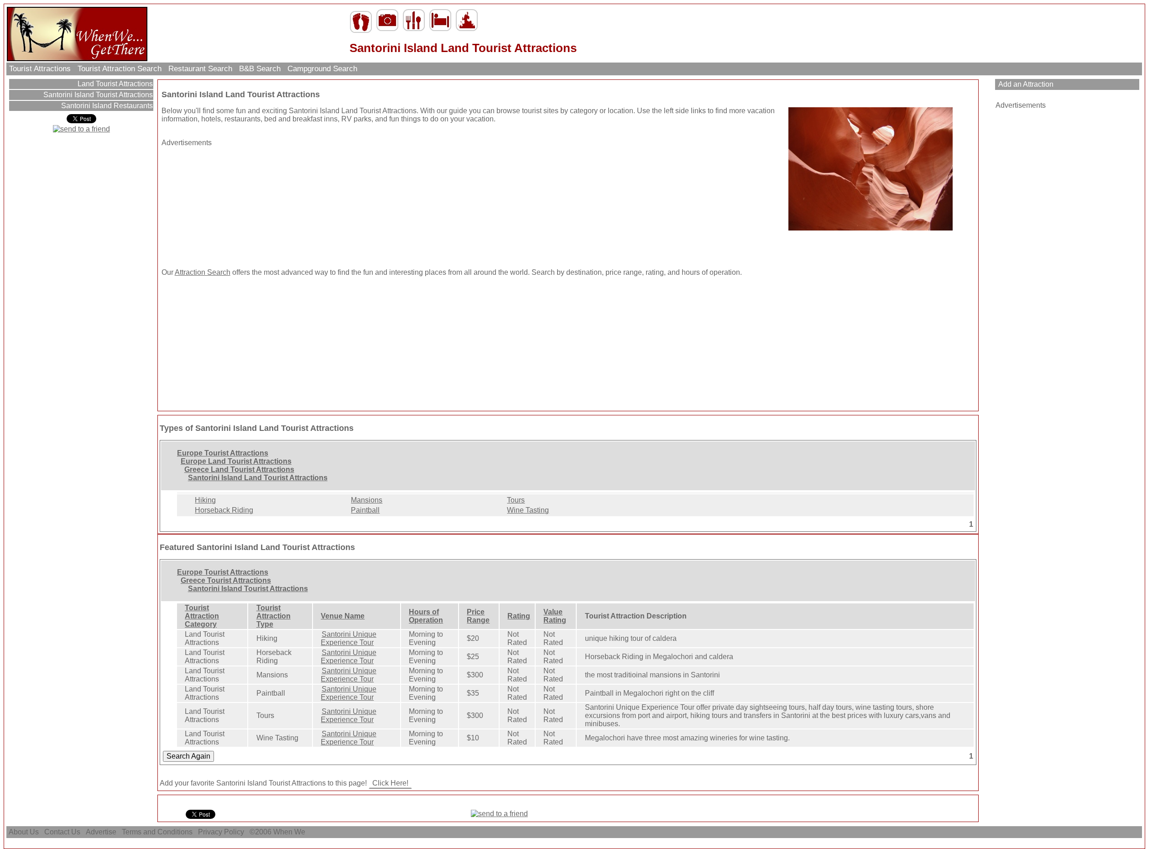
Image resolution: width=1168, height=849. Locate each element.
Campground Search (322, 68)
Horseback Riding (224, 510)
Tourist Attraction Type (273, 616)
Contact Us (62, 832)
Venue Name (343, 616)
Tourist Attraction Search (119, 68)
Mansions (366, 500)
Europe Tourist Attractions (222, 453)
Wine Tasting (528, 510)
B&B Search (260, 68)
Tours (516, 500)
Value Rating (554, 616)
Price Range (478, 616)
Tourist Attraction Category (202, 616)
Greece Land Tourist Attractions (239, 469)
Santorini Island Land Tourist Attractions (258, 478)
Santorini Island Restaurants (106, 106)
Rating (518, 616)
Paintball (365, 510)
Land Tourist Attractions (114, 84)
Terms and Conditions (157, 832)
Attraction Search (202, 272)
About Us (24, 832)
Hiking (205, 500)
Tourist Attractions (40, 68)
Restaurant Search (200, 68)
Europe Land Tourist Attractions (236, 461)
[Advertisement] (219, 204)
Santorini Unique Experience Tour (348, 638)
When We (290, 832)
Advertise (101, 832)
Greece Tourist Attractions (226, 580)
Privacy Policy (221, 832)
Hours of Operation (426, 616)
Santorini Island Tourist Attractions (97, 95)
